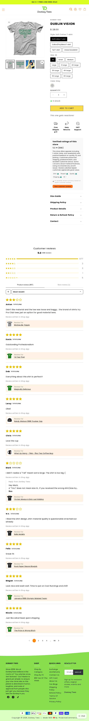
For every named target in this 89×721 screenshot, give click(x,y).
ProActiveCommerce (68, 718)
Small (60, 59)
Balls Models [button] (19, 534)
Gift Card (53, 678)
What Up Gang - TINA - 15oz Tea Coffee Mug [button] (33, 453)
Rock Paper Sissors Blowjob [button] (25, 566)
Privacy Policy (55, 701)
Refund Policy (55, 693)
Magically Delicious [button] (22, 389)
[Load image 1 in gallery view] (10, 64)
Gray (52, 85)
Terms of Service (53, 697)
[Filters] (8, 291)
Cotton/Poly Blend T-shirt (61, 44)
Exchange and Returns (54, 670)
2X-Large (75, 64)
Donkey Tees (34, 718)
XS (53, 59)
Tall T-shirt (56, 49)
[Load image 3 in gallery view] (30, 64)
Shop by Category (38, 670)
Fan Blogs (53, 684)
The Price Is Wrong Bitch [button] (24, 630)
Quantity (55, 90)
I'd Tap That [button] (19, 357)
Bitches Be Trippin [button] (22, 325)
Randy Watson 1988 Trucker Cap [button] (28, 421)
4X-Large (67, 70)
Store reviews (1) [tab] (64, 285)
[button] (3, 9)
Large (54, 64)
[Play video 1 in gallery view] (40, 64)
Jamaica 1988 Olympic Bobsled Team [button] (30, 598)
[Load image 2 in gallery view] (20, 64)
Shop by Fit (39, 675)
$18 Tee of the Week (40, 679)
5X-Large (55, 75)
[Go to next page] (59, 640)
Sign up (78, 672)
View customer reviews (62, 186)
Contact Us (54, 675)
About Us (53, 681)
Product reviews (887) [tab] (25, 285)
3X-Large (55, 70)
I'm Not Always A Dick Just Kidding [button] (29, 499)
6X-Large (67, 75)
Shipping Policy (53, 688)
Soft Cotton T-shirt (59, 38)
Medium (70, 59)
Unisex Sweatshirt (71, 49)
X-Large (64, 64)
